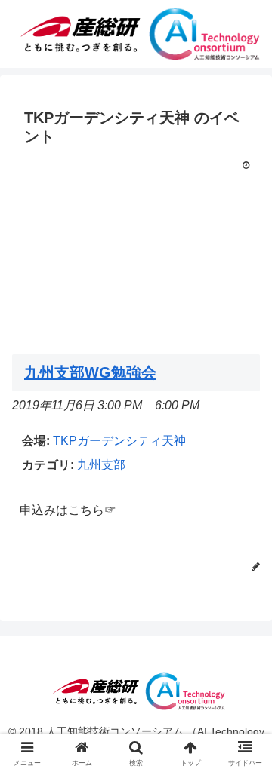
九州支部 (101, 464)
